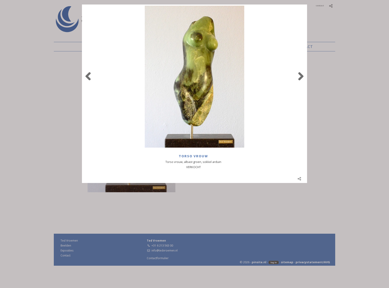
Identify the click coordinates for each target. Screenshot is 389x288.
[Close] (307, 4)
